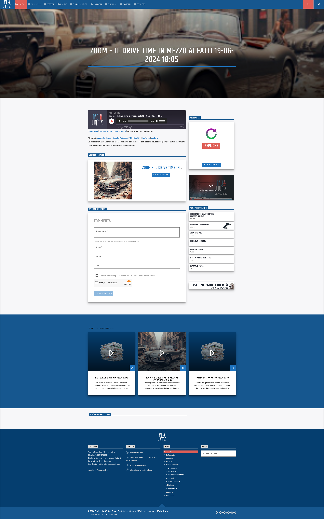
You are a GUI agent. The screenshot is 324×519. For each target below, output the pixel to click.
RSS (131, 137)
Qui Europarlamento (176, 474)
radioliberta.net (136, 452)
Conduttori (172, 488)
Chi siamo (112, 4)
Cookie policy (114, 514)
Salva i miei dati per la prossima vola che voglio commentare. (128, 275)
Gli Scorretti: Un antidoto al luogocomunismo (202, 215)
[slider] (162, 120)
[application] (141, 120)
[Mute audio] (117, 127)
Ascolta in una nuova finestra (112, 131)
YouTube (146, 137)
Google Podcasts (120, 137)
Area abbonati (174, 481)
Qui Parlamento (80, 4)
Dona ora (141, 4)
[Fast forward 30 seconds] (130, 127)
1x (126, 127)
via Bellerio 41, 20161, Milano (141, 470)
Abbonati (98, 4)
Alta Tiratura (196, 232)
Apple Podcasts (104, 137)
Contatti (127, 4)
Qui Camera (173, 471)
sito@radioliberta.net (138, 465)
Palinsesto (36, 4)
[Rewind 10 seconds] (121, 127)
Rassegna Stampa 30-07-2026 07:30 (212, 378)
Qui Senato (172, 468)
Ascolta (20, 4)
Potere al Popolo (197, 266)
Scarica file (93, 131)
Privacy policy (97, 514)
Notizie (63, 4)
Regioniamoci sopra (198, 241)
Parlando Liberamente (199, 224)
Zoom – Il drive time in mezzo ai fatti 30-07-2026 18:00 (162, 379)
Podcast (50, 4)
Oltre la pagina (196, 249)
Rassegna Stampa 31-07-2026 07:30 (111, 378)
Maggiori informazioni (160, 175)
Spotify (137, 137)
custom (154, 137)
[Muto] (156, 121)
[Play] (119, 121)
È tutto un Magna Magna (200, 257)
